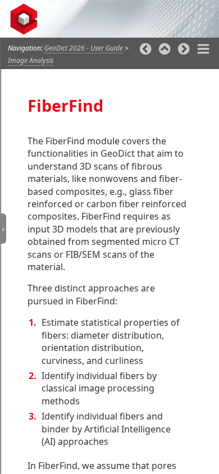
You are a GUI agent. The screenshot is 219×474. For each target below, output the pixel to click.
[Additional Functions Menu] (203, 50)
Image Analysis (30, 60)
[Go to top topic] (164, 50)
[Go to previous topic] (145, 50)
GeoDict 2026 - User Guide (83, 48)
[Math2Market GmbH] (26, 19)
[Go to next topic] (183, 50)
